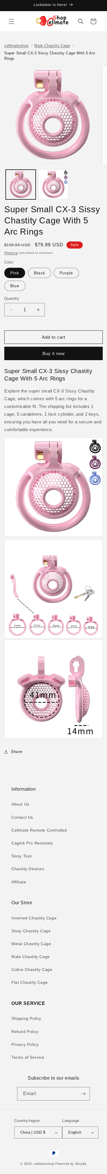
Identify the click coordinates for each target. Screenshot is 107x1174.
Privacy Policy (25, 1044)
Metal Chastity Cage (31, 943)
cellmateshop (16, 45)
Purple (66, 273)
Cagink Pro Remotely (32, 843)
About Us (20, 804)
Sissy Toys (21, 856)
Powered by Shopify (71, 1163)
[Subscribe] (83, 1093)
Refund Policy (25, 1031)
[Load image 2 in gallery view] (53, 185)
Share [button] (17, 751)
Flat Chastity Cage (29, 982)
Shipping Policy (26, 1018)
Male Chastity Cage (52, 45)
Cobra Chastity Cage (31, 969)
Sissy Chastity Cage (31, 931)
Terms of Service (28, 1057)
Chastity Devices (27, 868)
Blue (14, 285)
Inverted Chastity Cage (33, 918)
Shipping (11, 252)
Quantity (11, 298)
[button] (11, 21)
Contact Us (22, 817)
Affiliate (18, 882)
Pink (14, 273)
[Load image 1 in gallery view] (21, 185)
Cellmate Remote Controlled (39, 830)
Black (39, 273)
